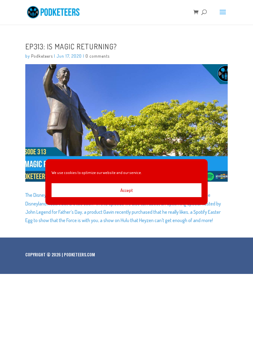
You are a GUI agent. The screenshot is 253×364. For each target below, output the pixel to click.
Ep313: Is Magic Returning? (71, 46)
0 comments (97, 56)
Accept (126, 190)
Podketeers (42, 56)
